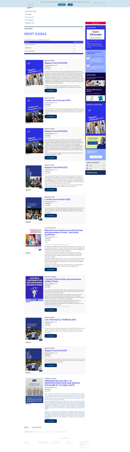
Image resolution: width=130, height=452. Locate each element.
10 (57, 431)
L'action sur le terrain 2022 (57, 199)
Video (90, 165)
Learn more (61, 4)
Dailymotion (27, 443)
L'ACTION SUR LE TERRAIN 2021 (60, 319)
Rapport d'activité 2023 (56, 167)
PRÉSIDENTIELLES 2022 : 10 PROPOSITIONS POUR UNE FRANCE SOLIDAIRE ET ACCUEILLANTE (62, 383)
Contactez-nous (56, 441)
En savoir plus (50, 90)
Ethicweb (47, 443)
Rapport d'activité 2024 (56, 131)
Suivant (61, 431)
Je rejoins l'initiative (92, 143)
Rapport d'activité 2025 (56, 63)
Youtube (26, 441)
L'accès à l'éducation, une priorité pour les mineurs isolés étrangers (97, 60)
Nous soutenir (55, 443)
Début (26, 431)
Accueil (67, 441)
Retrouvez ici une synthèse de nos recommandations (57, 306)
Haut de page (65, 438)
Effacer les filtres (78, 42)
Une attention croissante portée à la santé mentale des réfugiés (97, 67)
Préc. (31, 431)
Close (70, 4)
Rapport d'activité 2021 (56, 350)
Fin (65, 431)
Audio (90, 168)
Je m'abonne (96, 156)
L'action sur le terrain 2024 (58, 100)
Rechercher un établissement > (94, 93)
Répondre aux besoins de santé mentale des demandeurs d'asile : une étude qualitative (64, 232)
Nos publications (70, 443)
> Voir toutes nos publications (97, 70)
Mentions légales (42, 441)
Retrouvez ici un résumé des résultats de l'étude (56, 244)
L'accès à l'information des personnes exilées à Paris (63, 280)
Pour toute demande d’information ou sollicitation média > (95, 78)
